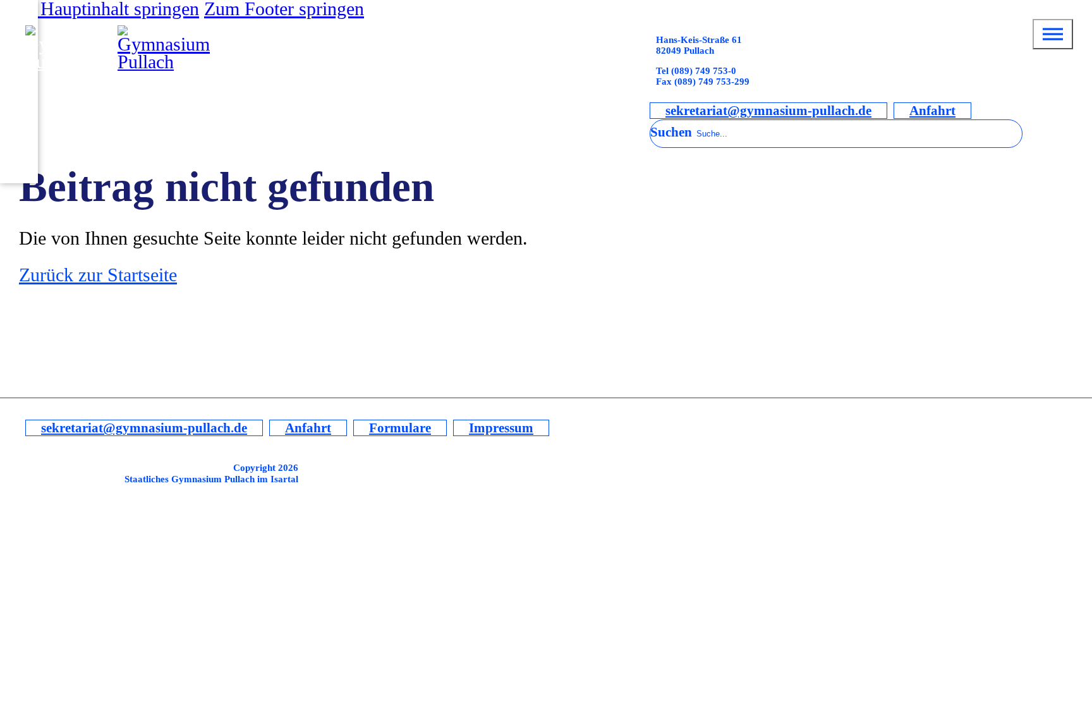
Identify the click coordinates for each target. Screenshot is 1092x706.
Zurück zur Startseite (98, 275)
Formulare (400, 427)
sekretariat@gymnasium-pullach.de (768, 110)
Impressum (501, 427)
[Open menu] (1053, 34)
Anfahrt (932, 110)
